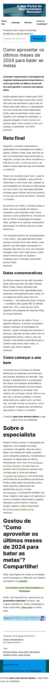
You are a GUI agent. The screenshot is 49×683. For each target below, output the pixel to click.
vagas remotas (24, 655)
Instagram (11, 492)
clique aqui (26, 607)
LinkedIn (23, 581)
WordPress (35, 671)
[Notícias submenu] (32, 22)
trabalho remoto (10, 655)
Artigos (6, 639)
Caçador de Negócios (16, 476)
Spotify (19, 489)
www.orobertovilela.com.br (20, 509)
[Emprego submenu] (20, 22)
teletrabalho (35, 652)
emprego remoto (10, 652)
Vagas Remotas (10, 664)
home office (23, 652)
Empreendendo (16, 639)
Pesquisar (38, 38)
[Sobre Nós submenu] (7, 22)
